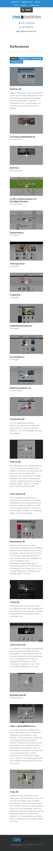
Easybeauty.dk (17, 419)
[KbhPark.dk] (26, 76)
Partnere (37, 2)
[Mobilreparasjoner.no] (26, 375)
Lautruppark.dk (17, 494)
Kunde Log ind (34, 5)
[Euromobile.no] (26, 344)
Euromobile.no (17, 357)
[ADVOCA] (26, 155)
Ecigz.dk (14, 792)
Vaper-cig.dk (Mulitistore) (22, 726)
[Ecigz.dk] (26, 779)
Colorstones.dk (17, 645)
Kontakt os (24, 5)
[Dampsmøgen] (26, 220)
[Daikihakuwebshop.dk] (26, 313)
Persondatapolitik (16, 844)
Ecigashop (15, 295)
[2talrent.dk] (26, 449)
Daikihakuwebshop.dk (21, 326)
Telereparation (17, 264)
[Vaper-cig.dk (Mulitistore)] (26, 713)
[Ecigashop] (26, 282)
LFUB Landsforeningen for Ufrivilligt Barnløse (23, 200)
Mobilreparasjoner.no (20, 388)
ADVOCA (14, 168)
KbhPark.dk (15, 89)
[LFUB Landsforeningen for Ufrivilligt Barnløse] (26, 186)
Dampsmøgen (17, 233)
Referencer (15, 2)
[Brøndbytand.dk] (26, 682)
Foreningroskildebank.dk (22, 137)
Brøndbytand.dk (18, 695)
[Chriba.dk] (26, 589)
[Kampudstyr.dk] (26, 529)
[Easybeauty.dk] (26, 406)
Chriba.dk (14, 602)
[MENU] (49, 3)
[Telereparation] (26, 251)
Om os (17, 5)
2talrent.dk (15, 462)
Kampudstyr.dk (17, 541)
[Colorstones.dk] (26, 632)
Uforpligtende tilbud (27, 2)
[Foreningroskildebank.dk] (26, 124)
